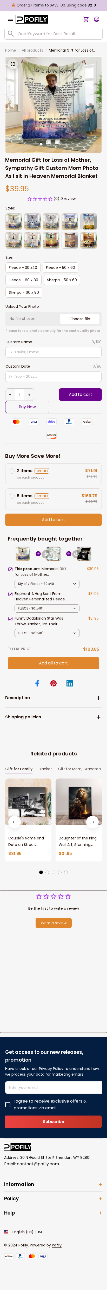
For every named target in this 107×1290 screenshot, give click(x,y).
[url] (57, 1245)
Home (10, 50)
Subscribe (53, 1122)
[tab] (41, 144)
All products (32, 50)
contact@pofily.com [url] (38, 1164)
